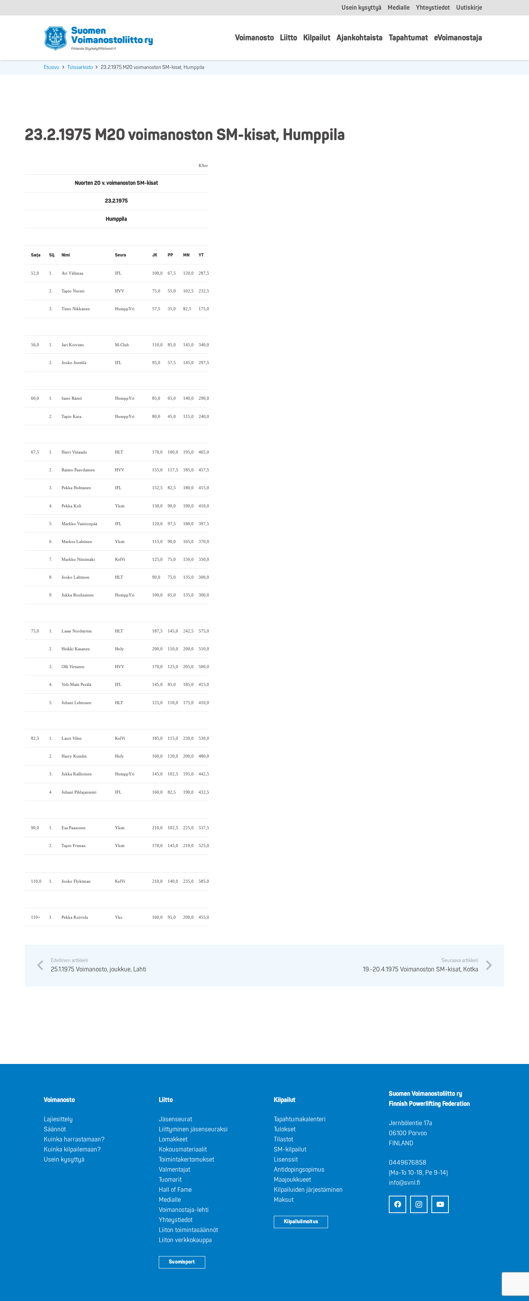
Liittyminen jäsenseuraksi (193, 1129)
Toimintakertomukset (186, 1160)
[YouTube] (440, 1204)
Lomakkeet (173, 1139)
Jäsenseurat (175, 1119)
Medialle (170, 1200)
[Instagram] (419, 1204)
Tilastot (283, 1139)
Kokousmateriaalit (183, 1149)
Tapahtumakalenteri (300, 1119)
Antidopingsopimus (299, 1170)
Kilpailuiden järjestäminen (308, 1190)
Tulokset (284, 1129)
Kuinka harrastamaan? (74, 1139)
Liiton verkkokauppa (185, 1240)
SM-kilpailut (290, 1149)
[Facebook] (397, 1204)
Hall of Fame (175, 1190)
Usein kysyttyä (64, 1160)
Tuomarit (170, 1180)
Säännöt (55, 1129)
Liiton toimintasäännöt (188, 1230)
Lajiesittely (58, 1119)
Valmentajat (174, 1170)
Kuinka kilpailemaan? (72, 1149)
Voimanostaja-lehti (184, 1210)
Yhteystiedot (175, 1220)
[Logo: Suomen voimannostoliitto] (98, 38)
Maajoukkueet (292, 1180)
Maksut (284, 1200)
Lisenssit (286, 1160)
